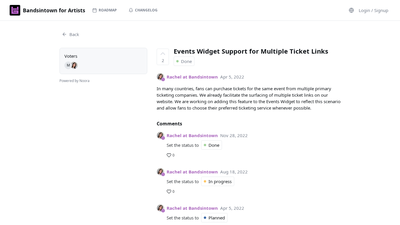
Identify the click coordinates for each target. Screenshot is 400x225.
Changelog (146, 10)
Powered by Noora (74, 80)
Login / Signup (373, 10)
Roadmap (108, 10)
